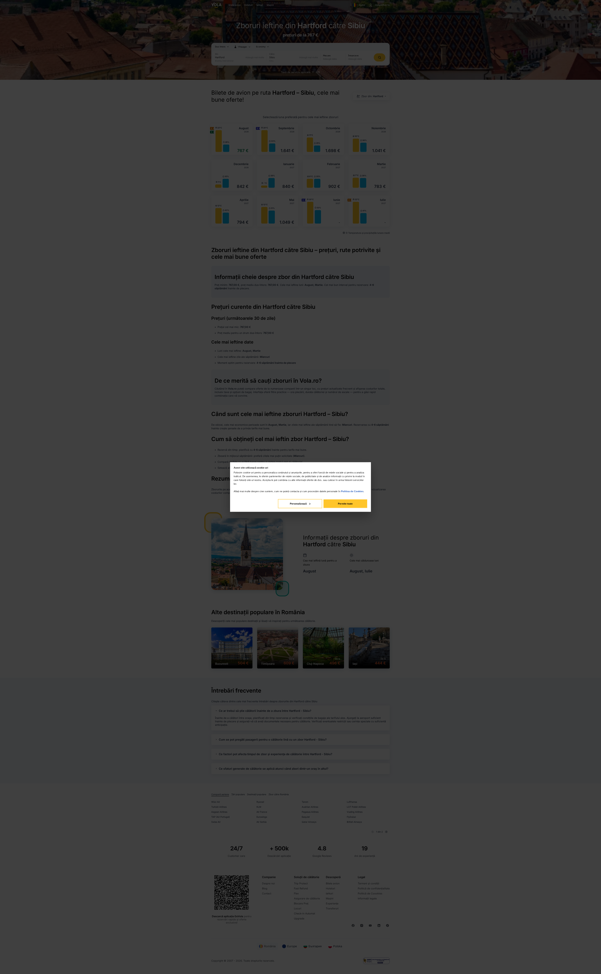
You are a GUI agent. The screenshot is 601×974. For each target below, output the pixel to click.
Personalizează (298, 503)
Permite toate (345, 503)
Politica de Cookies (352, 491)
